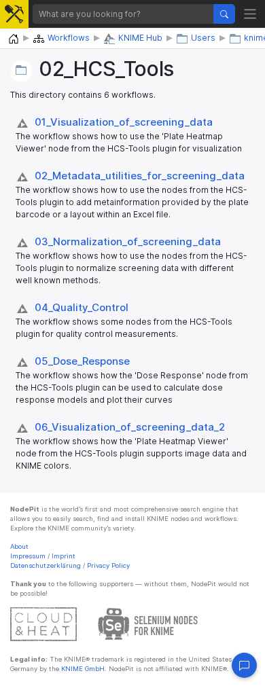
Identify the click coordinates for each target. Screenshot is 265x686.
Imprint (63, 556)
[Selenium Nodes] (148, 623)
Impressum (28, 556)
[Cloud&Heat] (43, 623)
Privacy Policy (108, 565)
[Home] (13, 39)
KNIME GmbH (82, 668)
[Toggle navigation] (250, 14)
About (19, 546)
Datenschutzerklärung (45, 565)
